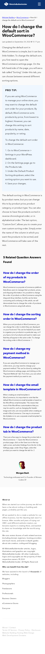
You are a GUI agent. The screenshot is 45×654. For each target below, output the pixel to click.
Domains (22, 635)
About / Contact (9, 628)
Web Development (10, 635)
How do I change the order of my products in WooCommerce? (21, 277)
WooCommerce (22, 17)
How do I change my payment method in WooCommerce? (16, 353)
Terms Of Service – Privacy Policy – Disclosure (21, 630)
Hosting (20, 633)
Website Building (8, 17)
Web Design (29, 633)
